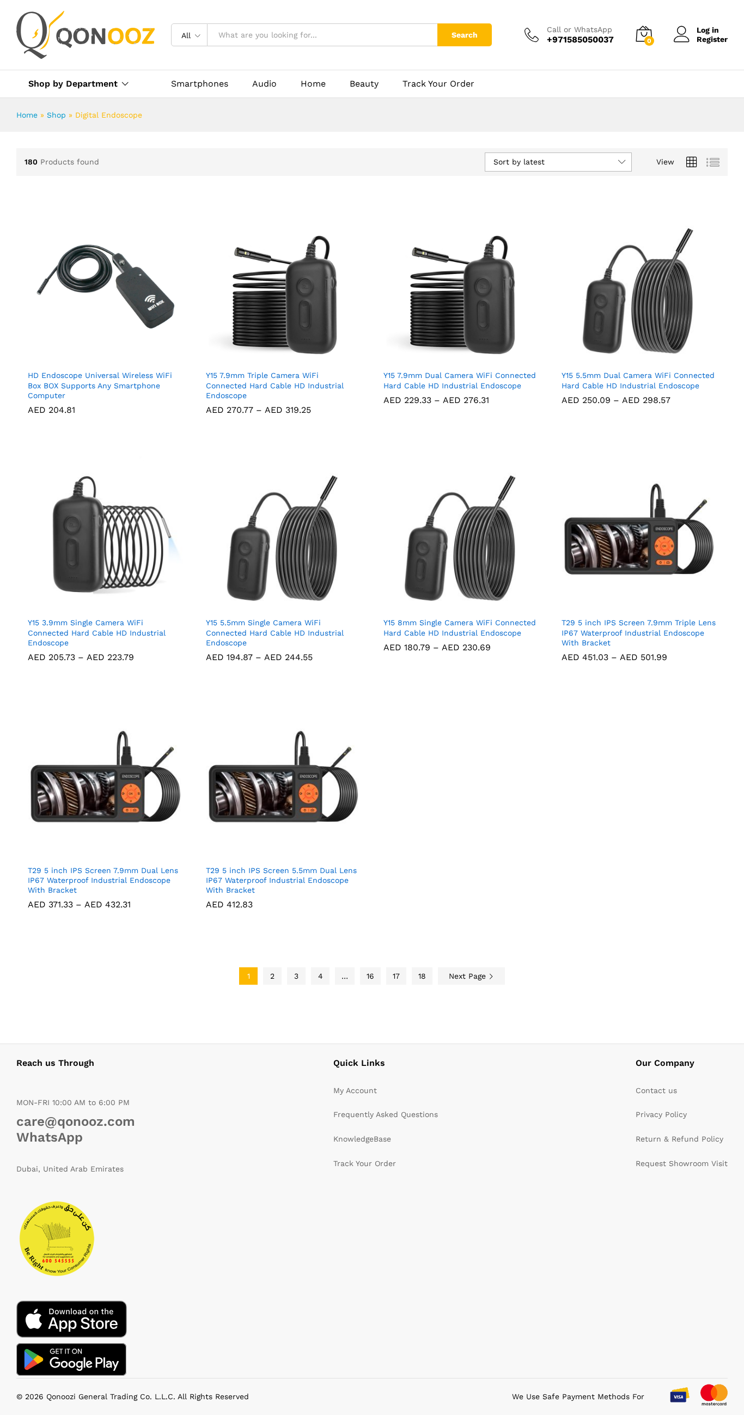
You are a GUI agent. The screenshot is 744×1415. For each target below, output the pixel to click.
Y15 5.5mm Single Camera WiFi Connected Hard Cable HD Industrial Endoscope (275, 632)
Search (465, 35)
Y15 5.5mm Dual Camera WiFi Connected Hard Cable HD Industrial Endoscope (638, 380)
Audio (264, 84)
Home (313, 84)
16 (370, 976)
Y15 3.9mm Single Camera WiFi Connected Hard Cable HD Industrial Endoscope (97, 632)
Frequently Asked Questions (385, 1114)
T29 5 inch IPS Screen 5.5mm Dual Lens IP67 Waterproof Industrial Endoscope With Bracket (281, 880)
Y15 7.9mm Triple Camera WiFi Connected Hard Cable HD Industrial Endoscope (275, 385)
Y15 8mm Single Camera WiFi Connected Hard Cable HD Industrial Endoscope (459, 627)
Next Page (469, 976)
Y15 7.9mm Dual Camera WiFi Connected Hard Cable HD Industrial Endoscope (459, 380)
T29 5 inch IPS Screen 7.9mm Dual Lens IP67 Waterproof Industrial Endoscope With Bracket (103, 880)
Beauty (364, 84)
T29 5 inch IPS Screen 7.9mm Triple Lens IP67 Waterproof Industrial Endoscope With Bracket (639, 632)
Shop (56, 115)
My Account (355, 1090)
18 (422, 976)
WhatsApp (49, 1137)
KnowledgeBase (362, 1139)
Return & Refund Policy (679, 1139)
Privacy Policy (661, 1114)
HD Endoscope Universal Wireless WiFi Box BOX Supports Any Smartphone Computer (100, 385)
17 (396, 976)
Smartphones (199, 84)
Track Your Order (438, 84)
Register (712, 39)
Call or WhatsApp (579, 29)
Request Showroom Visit (682, 1163)
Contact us (656, 1090)
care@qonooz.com (75, 1121)
